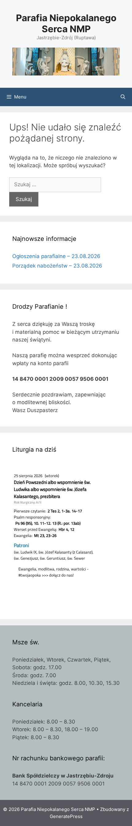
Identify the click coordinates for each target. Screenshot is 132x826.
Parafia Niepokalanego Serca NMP (66, 23)
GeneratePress (66, 816)
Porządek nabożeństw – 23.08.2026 (57, 266)
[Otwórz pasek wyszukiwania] (123, 97)
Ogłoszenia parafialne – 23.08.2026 (56, 256)
